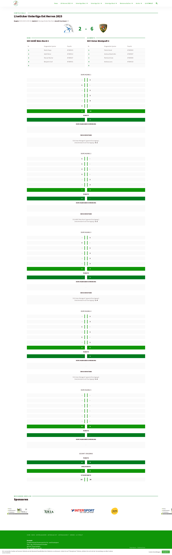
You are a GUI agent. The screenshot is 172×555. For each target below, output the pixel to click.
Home (28, 535)
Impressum (133, 547)
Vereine (72, 535)
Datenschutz (141, 547)
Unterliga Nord (110, 3)
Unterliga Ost (95, 3)
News (56, 3)
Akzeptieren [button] (166, 552)
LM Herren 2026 (65, 3)
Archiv (138, 3)
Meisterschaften (125, 3)
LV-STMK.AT (149, 3)
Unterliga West (81, 3)
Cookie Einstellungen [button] (154, 552)
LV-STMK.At (79, 535)
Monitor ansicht (36, 13)
